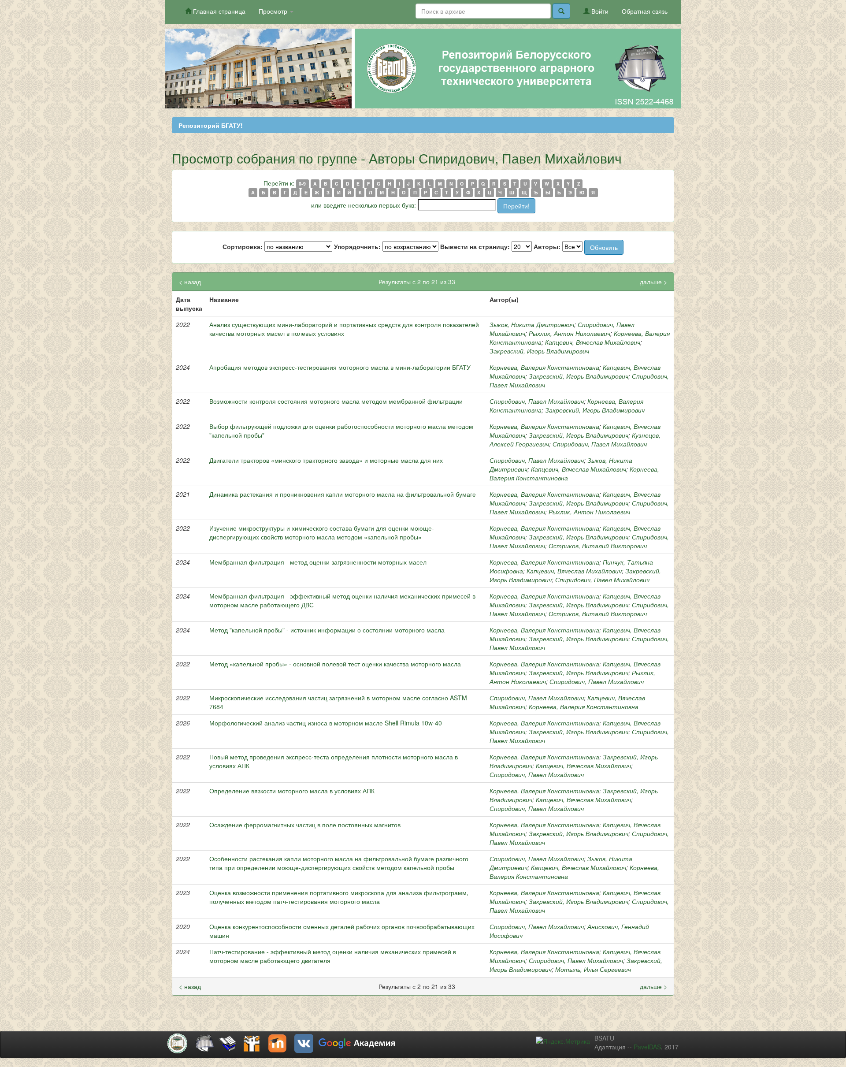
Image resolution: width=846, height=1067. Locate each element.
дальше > (653, 281)
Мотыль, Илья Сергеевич (593, 969)
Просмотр (274, 11)
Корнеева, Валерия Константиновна (544, 367)
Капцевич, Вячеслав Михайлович (592, 342)
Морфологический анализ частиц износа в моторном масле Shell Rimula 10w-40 (325, 722)
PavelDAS (647, 1046)
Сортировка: (243, 246)
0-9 (302, 183)
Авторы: (547, 246)
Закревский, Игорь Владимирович (539, 350)
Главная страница (218, 11)
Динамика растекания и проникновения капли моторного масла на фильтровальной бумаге (342, 494)
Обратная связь (645, 11)
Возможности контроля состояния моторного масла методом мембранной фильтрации (336, 401)
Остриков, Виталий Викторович (598, 545)
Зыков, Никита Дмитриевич (532, 324)
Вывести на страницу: (475, 246)
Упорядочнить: (357, 246)
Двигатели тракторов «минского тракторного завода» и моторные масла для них (326, 460)
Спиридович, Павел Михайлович (537, 401)
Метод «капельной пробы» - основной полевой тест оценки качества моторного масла (335, 663)
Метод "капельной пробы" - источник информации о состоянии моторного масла (327, 629)
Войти (599, 11)
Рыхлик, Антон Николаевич (569, 333)
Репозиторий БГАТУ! (210, 125)
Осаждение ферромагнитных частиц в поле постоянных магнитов (305, 824)
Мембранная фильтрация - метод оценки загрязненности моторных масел (318, 562)
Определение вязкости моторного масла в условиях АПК (292, 790)
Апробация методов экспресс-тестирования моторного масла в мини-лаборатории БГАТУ (340, 367)
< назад (190, 281)
